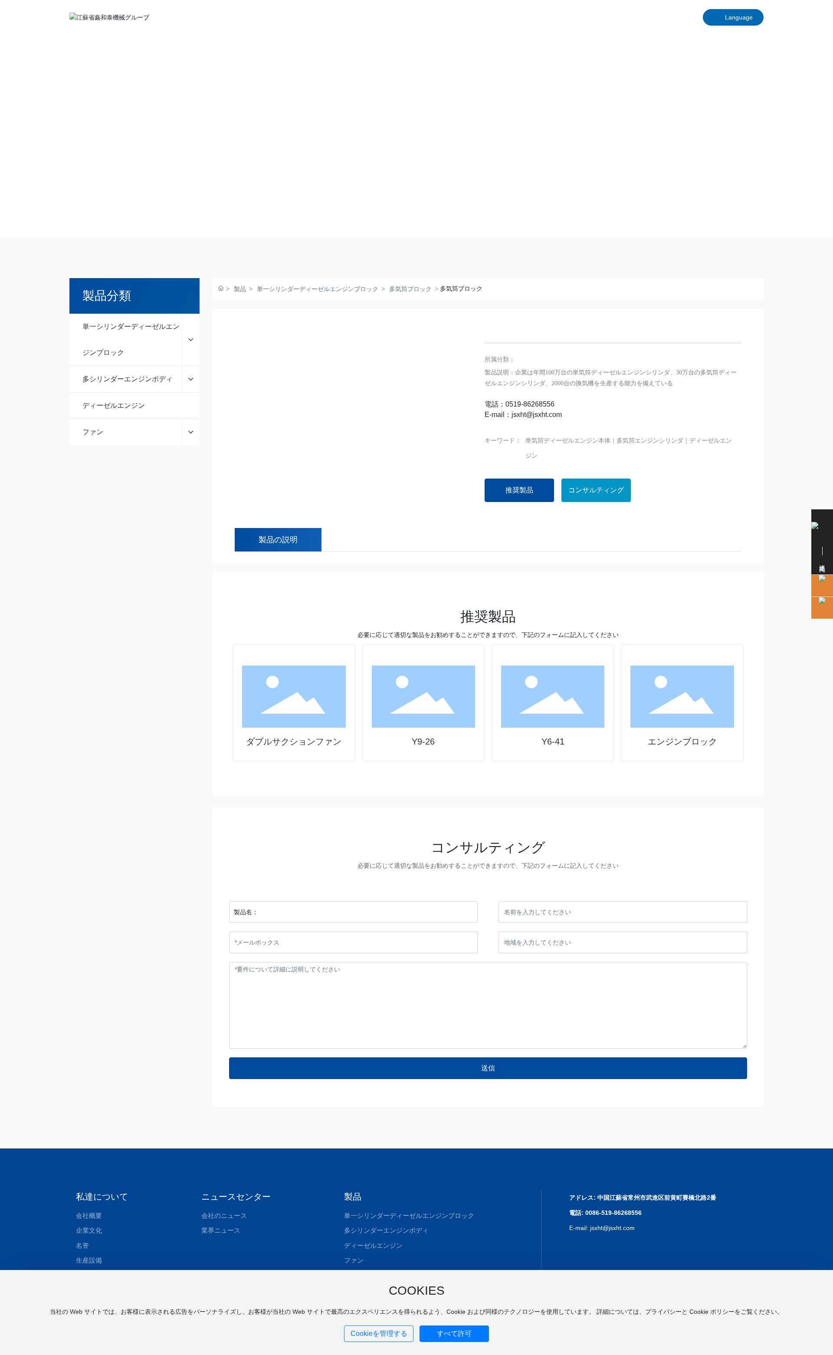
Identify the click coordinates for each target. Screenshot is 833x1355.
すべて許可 (454, 1333)
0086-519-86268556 (613, 1212)
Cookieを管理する (379, 1333)
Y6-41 (552, 741)
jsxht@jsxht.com (537, 414)
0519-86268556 (529, 404)
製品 (240, 288)
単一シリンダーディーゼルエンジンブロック (317, 288)
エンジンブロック (682, 741)
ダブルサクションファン (293, 741)
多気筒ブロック (410, 288)
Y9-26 (423, 741)
